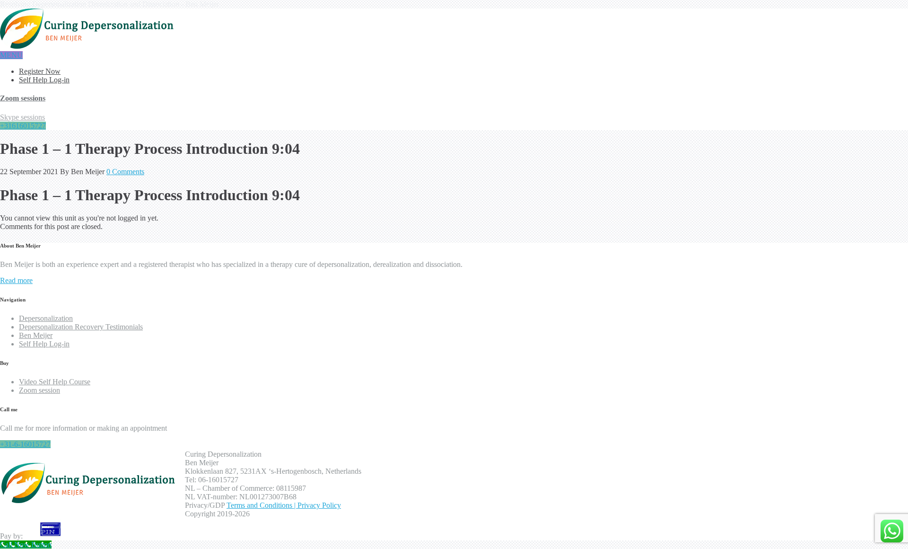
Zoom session (39, 390)
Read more (16, 280)
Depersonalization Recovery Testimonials (81, 327)
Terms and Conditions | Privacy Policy (284, 505)
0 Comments (125, 172)
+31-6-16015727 (25, 444)
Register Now (40, 71)
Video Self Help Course (54, 382)
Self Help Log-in (44, 80)
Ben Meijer (35, 335)
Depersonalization (46, 318)
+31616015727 (23, 126)
